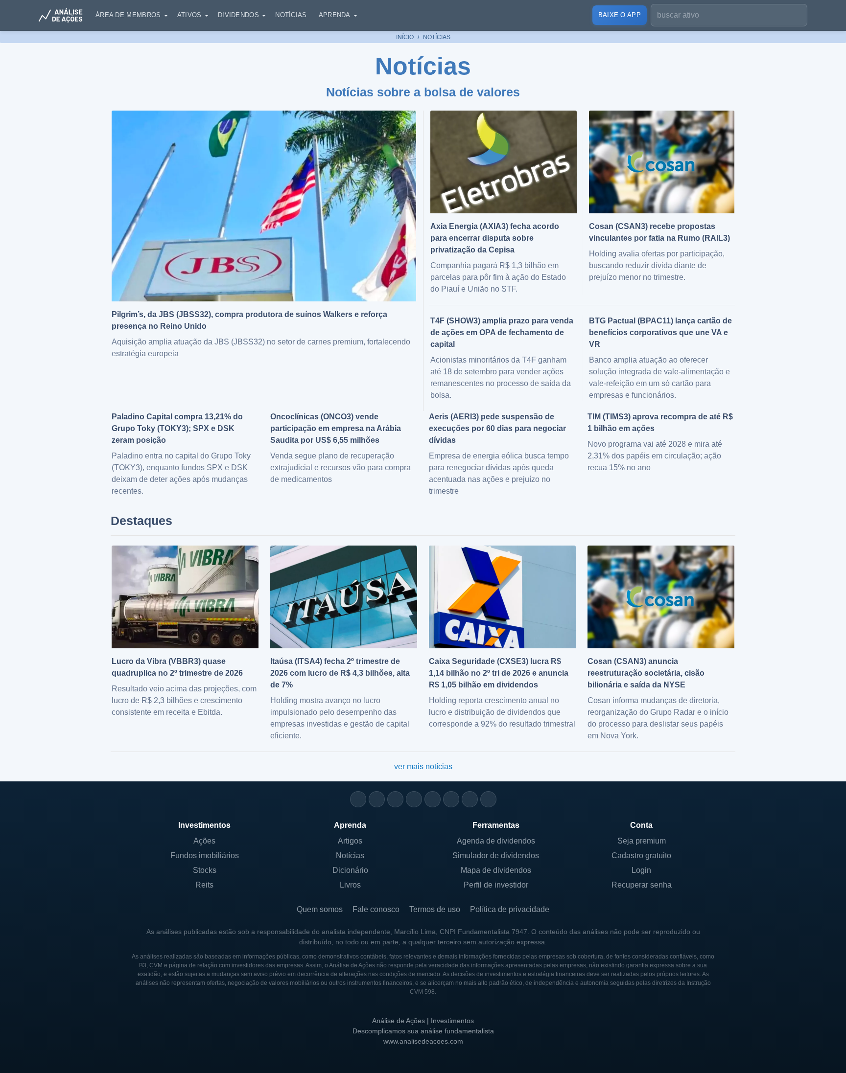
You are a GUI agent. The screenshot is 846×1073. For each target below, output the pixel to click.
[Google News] (451, 799)
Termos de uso (434, 909)
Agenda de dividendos (496, 841)
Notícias (290, 15)
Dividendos (238, 15)
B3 (142, 965)
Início (405, 37)
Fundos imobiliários (204, 855)
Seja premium (641, 841)
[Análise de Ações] (64, 15)
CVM (156, 965)
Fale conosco (376, 909)
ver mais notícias (423, 766)
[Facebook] (377, 799)
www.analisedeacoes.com (423, 1041)
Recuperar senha (641, 885)
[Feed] (470, 799)
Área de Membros (128, 15)
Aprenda (335, 15)
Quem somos (320, 909)
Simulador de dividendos (495, 855)
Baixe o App (619, 15)
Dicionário (350, 870)
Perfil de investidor (496, 885)
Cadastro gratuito (641, 855)
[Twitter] (395, 799)
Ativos (189, 15)
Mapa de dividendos (496, 870)
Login (641, 870)
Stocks (204, 870)
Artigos (350, 841)
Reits (204, 885)
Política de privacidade (509, 909)
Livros (350, 885)
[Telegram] (414, 799)
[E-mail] (488, 799)
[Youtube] (432, 799)
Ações (204, 841)
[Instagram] (358, 799)
